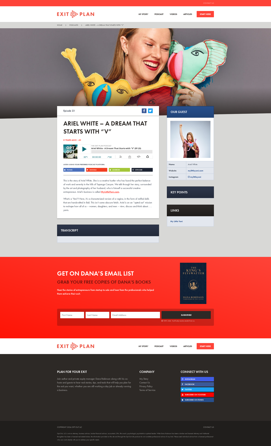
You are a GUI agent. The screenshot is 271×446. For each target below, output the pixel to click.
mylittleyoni (195, 176)
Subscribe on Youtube (195, 394)
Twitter (188, 389)
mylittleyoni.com (195, 170)
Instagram (189, 379)
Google (92, 170)
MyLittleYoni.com (110, 191)
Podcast (158, 14)
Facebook (189, 384)
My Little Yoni (176, 221)
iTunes (69, 170)
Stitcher (138, 170)
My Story (143, 14)
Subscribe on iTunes (194, 400)
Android (116, 170)
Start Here (205, 14)
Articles (187, 14)
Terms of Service (147, 390)
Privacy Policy (145, 386)
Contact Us (208, 3)
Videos (173, 14)
